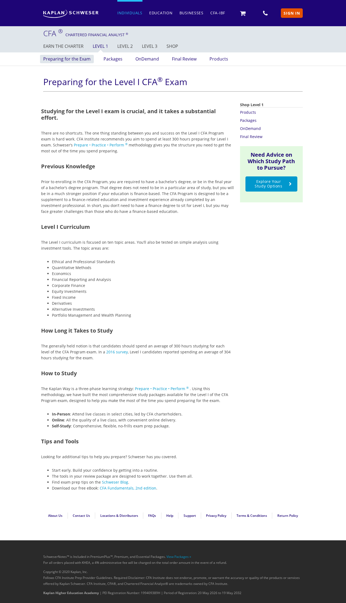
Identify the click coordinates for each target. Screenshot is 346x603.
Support (190, 515)
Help (169, 515)
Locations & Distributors (119, 515)
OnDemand (147, 59)
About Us (55, 515)
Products (218, 59)
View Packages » (179, 556)
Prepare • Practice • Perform (101, 145)
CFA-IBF (217, 12)
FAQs (152, 515)
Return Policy (287, 515)
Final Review (184, 59)
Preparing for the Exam (67, 59)
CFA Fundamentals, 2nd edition (128, 488)
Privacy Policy (216, 515)
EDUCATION (160, 12)
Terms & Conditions (252, 515)
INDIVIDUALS (129, 12)
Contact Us (81, 515)
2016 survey (117, 351)
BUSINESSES (191, 12)
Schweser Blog (115, 482)
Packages (113, 59)
